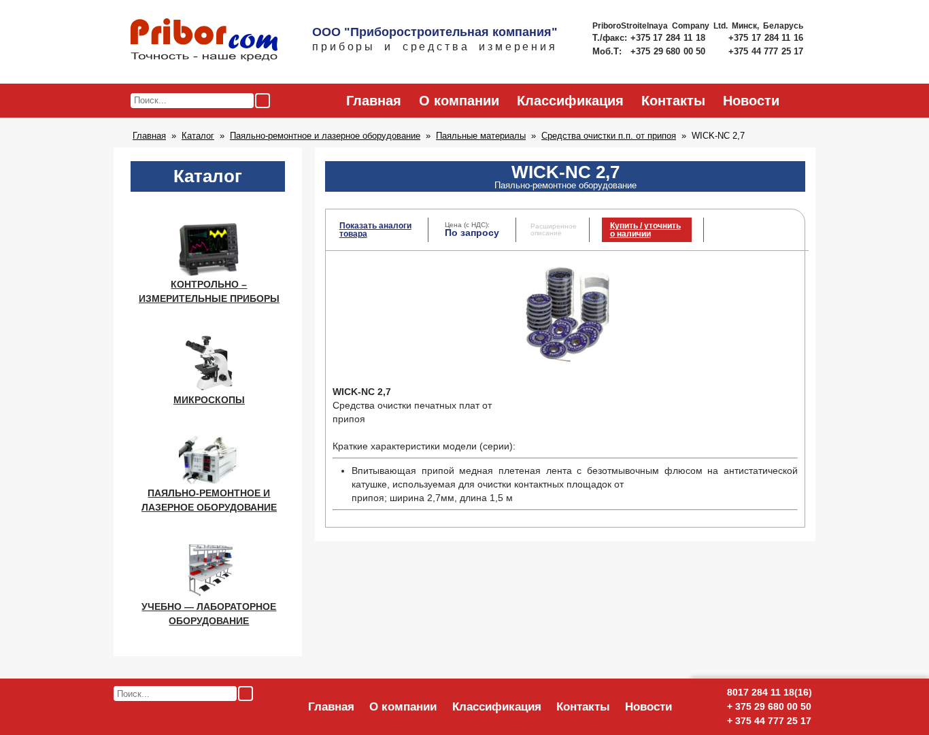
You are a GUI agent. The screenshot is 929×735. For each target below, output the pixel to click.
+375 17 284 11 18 (669, 38)
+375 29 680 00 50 (669, 51)
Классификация (570, 100)
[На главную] (204, 40)
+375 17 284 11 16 (765, 38)
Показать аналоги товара (375, 230)
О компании (459, 100)
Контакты (673, 100)
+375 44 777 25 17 (765, 51)
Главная (373, 100)
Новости (751, 100)
